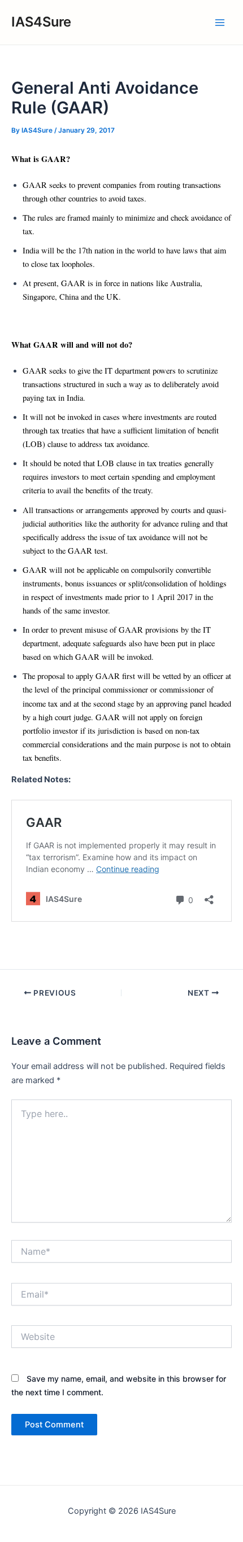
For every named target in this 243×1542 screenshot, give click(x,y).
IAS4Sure (41, 22)
